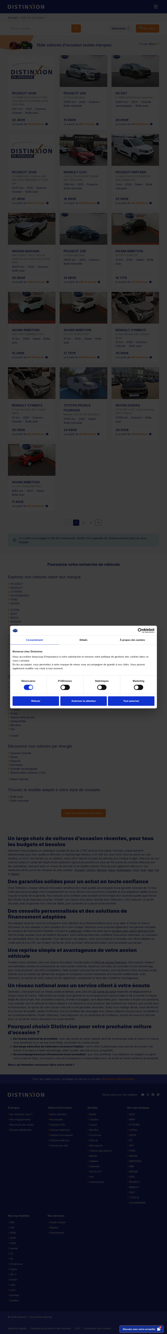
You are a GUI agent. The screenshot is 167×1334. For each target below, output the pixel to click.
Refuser (35, 701)
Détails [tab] (84, 640)
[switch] (65, 687)
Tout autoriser (131, 701)
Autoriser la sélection (83, 701)
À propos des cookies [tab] (132, 640)
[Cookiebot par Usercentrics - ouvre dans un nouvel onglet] (140, 630)
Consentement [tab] (34, 640)
